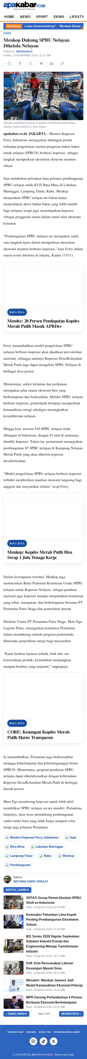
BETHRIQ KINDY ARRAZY (31, 881)
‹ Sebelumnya (16, 1013)
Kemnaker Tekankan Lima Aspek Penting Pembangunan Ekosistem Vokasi (52, 920)
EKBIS (59, 16)
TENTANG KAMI (15, 1032)
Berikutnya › (71, 1013)
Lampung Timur (21, 855)
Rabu (47, 855)
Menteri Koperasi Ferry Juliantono (34, 837)
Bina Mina (17, 846)
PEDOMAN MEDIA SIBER (67, 1032)
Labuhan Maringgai (49, 846)
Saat (73, 837)
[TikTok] (43, 1041)
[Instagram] (33, 1041)
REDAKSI (31, 1032)
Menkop (68, 855)
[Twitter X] (53, 1041)
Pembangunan (20, 865)
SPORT (42, 16)
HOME (9, 16)
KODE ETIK (45, 1032)
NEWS (25, 16)
